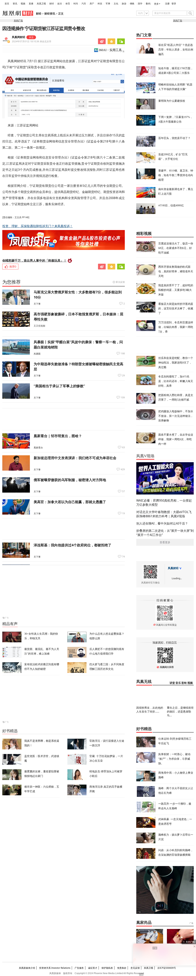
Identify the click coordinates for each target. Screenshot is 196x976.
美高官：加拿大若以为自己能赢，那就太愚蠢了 (70, 501)
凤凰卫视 (41, 3)
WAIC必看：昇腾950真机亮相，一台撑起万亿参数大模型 (164, 502)
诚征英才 (92, 967)
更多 (156, 3)
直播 (31, 3)
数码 (148, 3)
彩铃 (184, 683)
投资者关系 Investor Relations (54, 967)
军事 (108, 3)
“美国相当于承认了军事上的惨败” (59, 386)
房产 (92, 3)
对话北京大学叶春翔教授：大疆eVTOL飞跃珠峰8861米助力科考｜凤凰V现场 (164, 514)
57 (123, 491)
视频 (23, 3)
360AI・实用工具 (110, 50)
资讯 (15, 3)
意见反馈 (135, 967)
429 (123, 469)
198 (123, 353)
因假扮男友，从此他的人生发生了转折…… (149, 709)
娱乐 (59, 3)
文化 (116, 3)
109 (123, 397)
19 (123, 513)
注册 (167, 3)
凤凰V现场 (145, 456)
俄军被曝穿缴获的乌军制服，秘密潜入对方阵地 (70, 479)
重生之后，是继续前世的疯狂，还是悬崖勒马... (180, 711)
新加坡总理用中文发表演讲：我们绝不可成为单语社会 (75, 457)
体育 (67, 3)
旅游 (124, 3)
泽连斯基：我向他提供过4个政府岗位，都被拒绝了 (72, 545)
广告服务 (79, 967)
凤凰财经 (173, 568)
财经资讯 (49, 13)
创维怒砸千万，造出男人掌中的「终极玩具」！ (34, 260)
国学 (140, 3)
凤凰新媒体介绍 (27, 967)
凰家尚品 (144, 922)
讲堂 (172, 683)
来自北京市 (31, 41)
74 (123, 556)
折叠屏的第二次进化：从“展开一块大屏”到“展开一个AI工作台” (165, 533)
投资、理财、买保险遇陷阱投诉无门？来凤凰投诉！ (37, 226)
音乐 (178, 683)
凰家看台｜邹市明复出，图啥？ (58, 436)
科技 (100, 3)
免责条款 (121, 967)
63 (123, 447)
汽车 (84, 3)
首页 (7, 3)
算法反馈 (120, 282)
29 (123, 375)
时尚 (76, 3)
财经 (51, 3)
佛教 (132, 3)
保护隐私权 (107, 967)
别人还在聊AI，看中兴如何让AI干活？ (162, 523)
